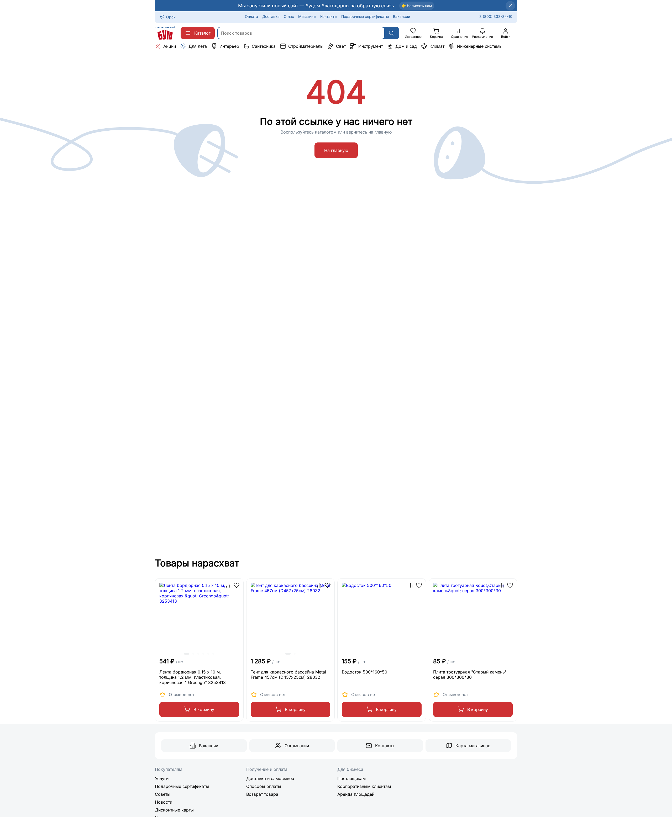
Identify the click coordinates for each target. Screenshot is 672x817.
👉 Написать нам (416, 5)
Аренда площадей (355, 794)
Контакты (328, 16)
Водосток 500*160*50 (364, 672)
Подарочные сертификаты (365, 16)
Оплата (251, 16)
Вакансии (401, 16)
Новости (163, 802)
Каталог (202, 33)
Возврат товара (262, 794)
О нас (289, 16)
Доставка (271, 16)
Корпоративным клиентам (364, 786)
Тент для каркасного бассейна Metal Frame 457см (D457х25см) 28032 (288, 674)
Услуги (162, 778)
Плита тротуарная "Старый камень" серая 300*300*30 (470, 674)
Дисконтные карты (174, 810)
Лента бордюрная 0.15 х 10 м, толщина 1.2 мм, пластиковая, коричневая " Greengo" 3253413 (192, 677)
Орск (171, 17)
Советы (162, 794)
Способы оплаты (263, 786)
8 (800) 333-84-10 (495, 16)
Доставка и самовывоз (270, 778)
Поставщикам (351, 778)
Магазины (307, 16)
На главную (336, 150)
